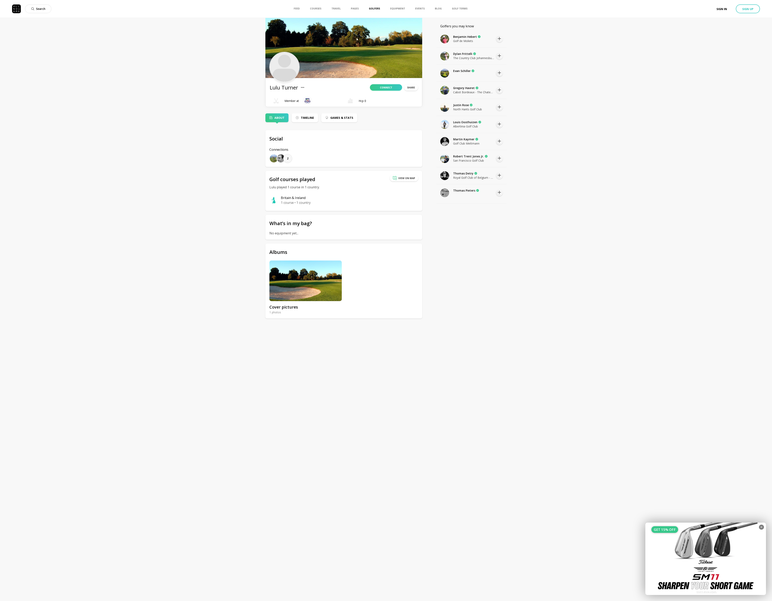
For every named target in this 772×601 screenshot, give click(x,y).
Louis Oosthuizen (465, 122)
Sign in (722, 9)
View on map (406, 178)
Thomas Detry (463, 173)
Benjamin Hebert (465, 37)
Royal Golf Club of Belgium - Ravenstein (473, 177)
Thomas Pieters (464, 190)
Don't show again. (707, 592)
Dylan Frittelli (462, 54)
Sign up (748, 9)
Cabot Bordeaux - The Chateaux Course (473, 92)
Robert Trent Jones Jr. (468, 156)
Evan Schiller (462, 71)
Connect (386, 87)
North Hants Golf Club (467, 109)
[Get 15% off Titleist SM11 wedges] (705, 559)
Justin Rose (461, 105)
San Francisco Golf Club (468, 160)
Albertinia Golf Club (465, 126)
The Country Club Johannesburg (473, 58)
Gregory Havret (464, 88)
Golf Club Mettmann (466, 143)
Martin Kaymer (463, 139)
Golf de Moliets (463, 41)
